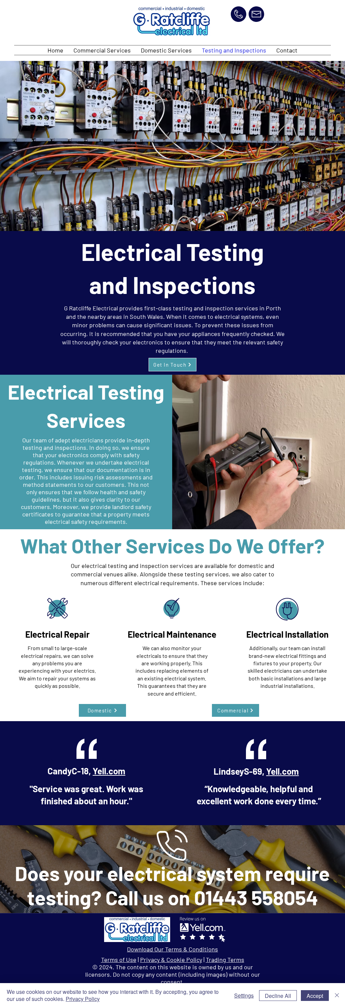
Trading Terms (225, 959)
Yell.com (109, 771)
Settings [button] (244, 995)
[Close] (337, 995)
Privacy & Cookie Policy (171, 959)
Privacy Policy (83, 999)
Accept (315, 996)
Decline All (278, 996)
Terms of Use (118, 959)
